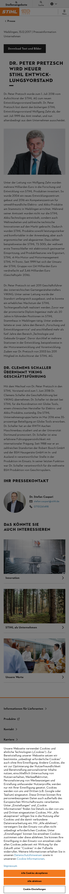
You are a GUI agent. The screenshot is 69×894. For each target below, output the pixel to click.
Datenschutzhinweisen (28, 855)
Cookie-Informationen (30, 859)
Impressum (10, 866)
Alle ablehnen (34, 881)
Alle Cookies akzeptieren (34, 873)
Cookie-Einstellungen (34, 889)
